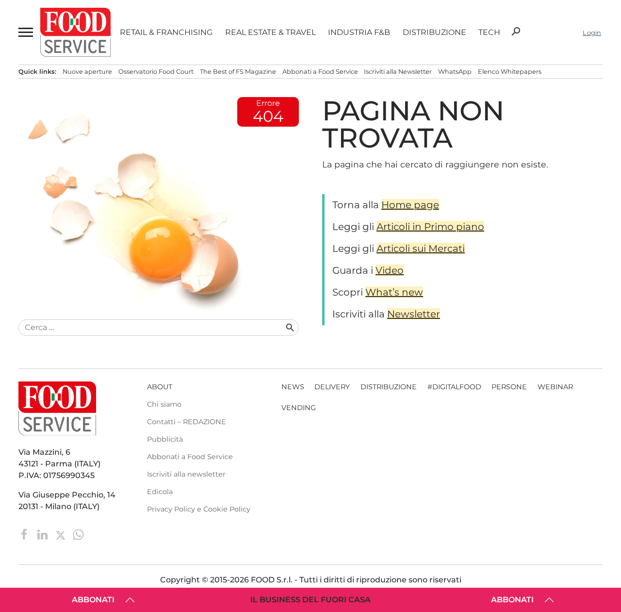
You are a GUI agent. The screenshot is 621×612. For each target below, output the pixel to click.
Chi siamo (164, 404)
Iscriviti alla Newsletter (398, 71)
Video (390, 270)
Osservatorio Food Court (156, 71)
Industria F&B (359, 32)
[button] (24, 32)
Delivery (332, 386)
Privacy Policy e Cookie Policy (198, 509)
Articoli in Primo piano (430, 226)
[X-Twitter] (61, 533)
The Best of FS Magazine (238, 71)
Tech (489, 32)
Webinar (555, 386)
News (292, 386)
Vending (298, 407)
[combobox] (151, 327)
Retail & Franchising (166, 32)
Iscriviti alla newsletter (186, 474)
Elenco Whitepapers (509, 71)
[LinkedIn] (43, 533)
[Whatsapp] (78, 533)
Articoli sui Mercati (420, 248)
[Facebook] (25, 533)
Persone (509, 386)
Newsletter (413, 314)
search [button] (516, 31)
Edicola (160, 491)
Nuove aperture (87, 71)
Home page (410, 205)
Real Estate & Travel (270, 32)
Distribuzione (434, 32)
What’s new (394, 292)
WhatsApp (455, 71)
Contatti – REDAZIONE (186, 421)
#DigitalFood (454, 386)
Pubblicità (165, 439)
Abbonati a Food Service (320, 71)
